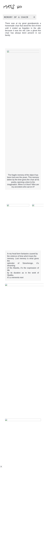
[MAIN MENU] (41, 7)
